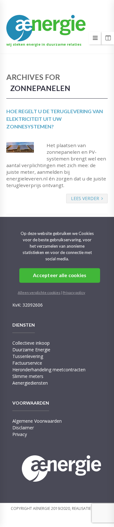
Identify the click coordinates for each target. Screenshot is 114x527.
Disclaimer (23, 428)
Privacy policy (74, 292)
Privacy (19, 434)
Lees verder (85, 198)
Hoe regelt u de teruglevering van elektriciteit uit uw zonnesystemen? (54, 118)
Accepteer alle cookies (59, 275)
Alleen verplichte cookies (39, 292)
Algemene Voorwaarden (37, 421)
